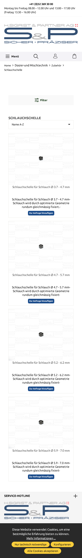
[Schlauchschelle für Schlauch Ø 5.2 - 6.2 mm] (41, 335)
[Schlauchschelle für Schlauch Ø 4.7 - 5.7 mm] (41, 247)
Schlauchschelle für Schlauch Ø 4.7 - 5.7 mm (41, 275)
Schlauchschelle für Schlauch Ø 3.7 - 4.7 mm (41, 187)
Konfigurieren (62, 544)
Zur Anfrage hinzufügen (41, 213)
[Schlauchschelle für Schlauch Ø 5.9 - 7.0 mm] (41, 422)
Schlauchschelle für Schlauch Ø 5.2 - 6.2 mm (41, 362)
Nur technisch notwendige (30, 544)
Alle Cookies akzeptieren (42, 550)
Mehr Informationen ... (41, 538)
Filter (43, 100)
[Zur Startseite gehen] (41, 33)
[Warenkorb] (74, 56)
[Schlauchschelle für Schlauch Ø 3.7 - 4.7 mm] (41, 159)
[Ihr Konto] (55, 56)
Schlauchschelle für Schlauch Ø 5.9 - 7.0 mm (41, 450)
